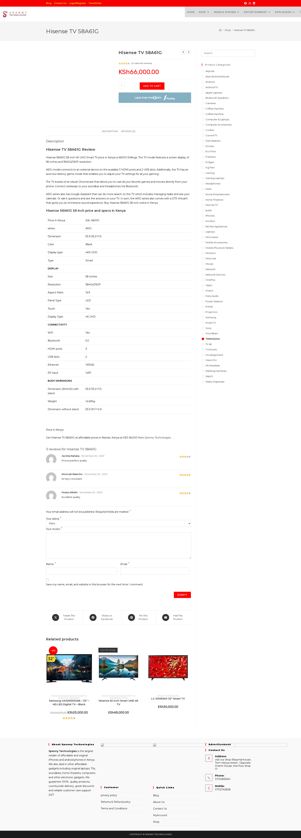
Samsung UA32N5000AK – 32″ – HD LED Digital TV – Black (69, 702)
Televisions (74, 698)
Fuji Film (210, 167)
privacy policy (109, 795)
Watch (209, 376)
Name (51, 564)
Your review (54, 529)
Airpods (210, 71)
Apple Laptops (214, 92)
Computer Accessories (218, 124)
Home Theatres (214, 199)
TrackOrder (95, 3)
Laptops (210, 231)
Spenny (53, 751)
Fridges (210, 162)
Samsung (211, 317)
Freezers (211, 156)
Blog (48, 3)
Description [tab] (110, 131)
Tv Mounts (211, 349)
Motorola (211, 258)
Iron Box (210, 221)
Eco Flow (211, 151)
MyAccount (160, 815)
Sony (208, 328)
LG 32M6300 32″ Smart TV (168, 698)
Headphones (213, 183)
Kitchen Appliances (216, 226)
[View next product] (188, 52)
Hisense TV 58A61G (244, 30)
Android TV (212, 87)
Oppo (209, 285)
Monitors (210, 253)
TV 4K (124, 698)
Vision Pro (211, 360)
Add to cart (152, 86)
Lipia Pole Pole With (148, 97)
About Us (158, 802)
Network (210, 269)
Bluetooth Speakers (217, 97)
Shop (156, 821)
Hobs (208, 189)
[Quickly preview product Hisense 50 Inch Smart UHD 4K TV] (140, 650)
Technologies (67, 751)
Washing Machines (216, 370)
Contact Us (60, 3)
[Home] (220, 30)
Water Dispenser (215, 381)
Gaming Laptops (215, 178)
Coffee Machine (215, 108)
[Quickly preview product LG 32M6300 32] (190, 650)
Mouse (209, 263)
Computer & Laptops (217, 119)
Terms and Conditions (114, 808)
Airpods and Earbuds (217, 76)
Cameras (211, 103)
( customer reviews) (141, 63)
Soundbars (212, 333)
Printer (209, 306)
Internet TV (80, 695)
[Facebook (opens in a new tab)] (245, 3)
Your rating (53, 519)
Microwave (212, 237)
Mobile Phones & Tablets (219, 247)
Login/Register (77, 3)
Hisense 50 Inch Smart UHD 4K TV (118, 702)
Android (210, 81)
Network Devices (215, 274)
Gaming (210, 173)
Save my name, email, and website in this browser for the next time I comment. (94, 584)
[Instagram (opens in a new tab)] (250, 3)
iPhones (210, 215)
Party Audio (212, 296)
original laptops (80, 768)
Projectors (211, 312)
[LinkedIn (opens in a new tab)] (253, 3)
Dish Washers (213, 140)
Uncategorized (214, 354)
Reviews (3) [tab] (128, 131)
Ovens (209, 290)
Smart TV (63, 698)
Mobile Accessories (216, 242)
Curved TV (211, 135)
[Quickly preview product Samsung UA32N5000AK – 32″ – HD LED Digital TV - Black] (90, 650)
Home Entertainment (62, 695)
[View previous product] (183, 52)
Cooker (210, 130)
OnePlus (210, 279)
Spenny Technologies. (158, 437)
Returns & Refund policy (115, 801)
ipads (209, 210)
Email (124, 564)
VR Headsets (213, 365)
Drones (210, 146)
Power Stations (214, 301)
